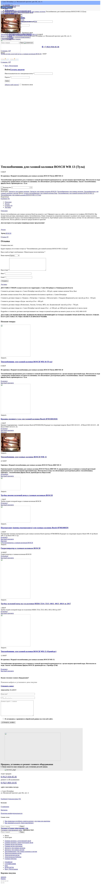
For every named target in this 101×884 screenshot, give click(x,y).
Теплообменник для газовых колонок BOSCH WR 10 (19, 34)
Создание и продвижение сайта (11, 830)
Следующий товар (7, 38)
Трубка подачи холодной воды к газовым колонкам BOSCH (21, 54)
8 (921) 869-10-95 (9, 782)
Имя (3, 273)
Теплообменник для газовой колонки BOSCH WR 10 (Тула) (26, 362)
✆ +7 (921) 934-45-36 (50, 47)
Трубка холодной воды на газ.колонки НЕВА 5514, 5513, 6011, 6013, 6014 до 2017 (36, 604)
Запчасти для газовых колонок (35, 11)
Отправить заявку (7, 686)
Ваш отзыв (5, 270)
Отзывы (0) (8, 205)
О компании (5, 806)
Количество (7, 187)
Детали (7, 204)
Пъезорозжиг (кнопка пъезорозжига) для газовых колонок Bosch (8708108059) (34, 528)
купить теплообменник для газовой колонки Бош (40, 193)
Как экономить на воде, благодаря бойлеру (19, 823)
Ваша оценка (5, 255)
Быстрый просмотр (7, 383)
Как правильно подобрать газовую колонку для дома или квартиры (27, 821)
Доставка (8, 207)
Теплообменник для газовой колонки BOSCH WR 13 (76, 193)
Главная (3, 11)
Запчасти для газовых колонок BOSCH (43, 191)
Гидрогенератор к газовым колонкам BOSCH (20, 548)
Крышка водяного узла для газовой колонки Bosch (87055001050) (29, 419)
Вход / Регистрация (11, 869)
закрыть (3, 877)
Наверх (3, 879)
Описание (8, 202)
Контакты (4, 810)
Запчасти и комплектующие (15, 11)
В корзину (4, 189)
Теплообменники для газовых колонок (70, 191)
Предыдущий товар (7, 13)
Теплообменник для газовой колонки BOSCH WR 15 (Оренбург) (28, 651)
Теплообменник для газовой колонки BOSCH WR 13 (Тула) (21, 195)
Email (3, 277)
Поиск (22, 42)
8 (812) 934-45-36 (9, 776)
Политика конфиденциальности (11, 813)
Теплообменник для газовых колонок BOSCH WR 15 (24, 457)
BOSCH (8, 233)
